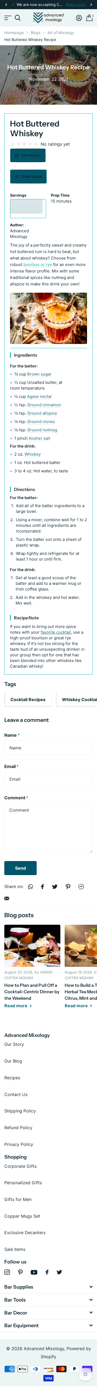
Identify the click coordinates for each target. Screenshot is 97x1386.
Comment (16, 797)
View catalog (7, 18)
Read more (75, 4)
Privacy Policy (18, 1144)
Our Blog (13, 1061)
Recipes (12, 1077)
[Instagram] (7, 1272)
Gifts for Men (18, 1199)
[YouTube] (34, 1272)
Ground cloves (41, 421)
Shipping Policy (20, 1111)
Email (11, 766)
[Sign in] (79, 17)
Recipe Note (26, 617)
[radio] (13, 144)
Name (12, 735)
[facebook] (47, 1272)
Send (20, 868)
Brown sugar (39, 374)
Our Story (14, 1044)
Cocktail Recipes (28, 699)
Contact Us (15, 1094)
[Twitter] (59, 1272)
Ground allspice (42, 413)
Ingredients (25, 355)
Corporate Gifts (20, 1166)
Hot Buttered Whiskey (35, 128)
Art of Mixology (60, 32)
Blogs (35, 32)
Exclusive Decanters (25, 1232)
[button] (6, 4)
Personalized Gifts (23, 1182)
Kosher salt (39, 438)
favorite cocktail (56, 632)
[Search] (17, 18)
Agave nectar (39, 396)
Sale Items (14, 1249)
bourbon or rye (37, 264)
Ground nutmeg (42, 429)
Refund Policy (18, 1127)
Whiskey (33, 454)
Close (48, 1287)
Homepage (14, 32)
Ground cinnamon (44, 404)
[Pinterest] (20, 1272)
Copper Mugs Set (22, 1216)
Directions (24, 489)
